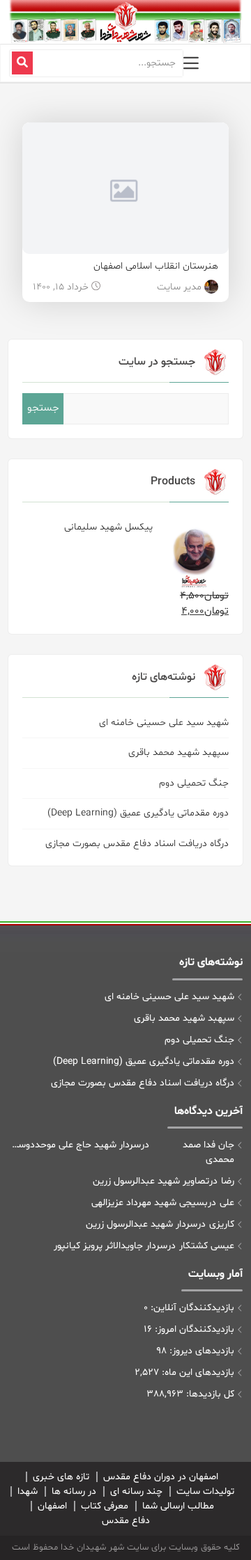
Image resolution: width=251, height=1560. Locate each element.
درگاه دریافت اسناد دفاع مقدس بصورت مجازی (137, 843)
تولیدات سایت (205, 1491)
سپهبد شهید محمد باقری (178, 752)
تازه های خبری (61, 1476)
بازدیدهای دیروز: (200, 1351)
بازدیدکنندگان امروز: (193, 1329)
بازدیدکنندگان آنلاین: (191, 1307)
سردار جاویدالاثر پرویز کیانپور (110, 1245)
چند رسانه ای (136, 1491)
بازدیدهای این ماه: (196, 1372)
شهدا (27, 1491)
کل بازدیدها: (208, 1394)
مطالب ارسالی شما (178, 1506)
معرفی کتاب (104, 1506)
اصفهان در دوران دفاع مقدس (160, 1476)
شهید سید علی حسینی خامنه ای (164, 722)
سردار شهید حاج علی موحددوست (76, 1145)
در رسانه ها (74, 1491)
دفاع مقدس (126, 1520)
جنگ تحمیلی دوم (194, 783)
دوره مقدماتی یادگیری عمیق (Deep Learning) (138, 813)
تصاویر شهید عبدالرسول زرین (151, 1181)
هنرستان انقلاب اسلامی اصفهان (155, 266)
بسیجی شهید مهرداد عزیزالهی (149, 1202)
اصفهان (52, 1506)
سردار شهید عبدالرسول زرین (141, 1224)
